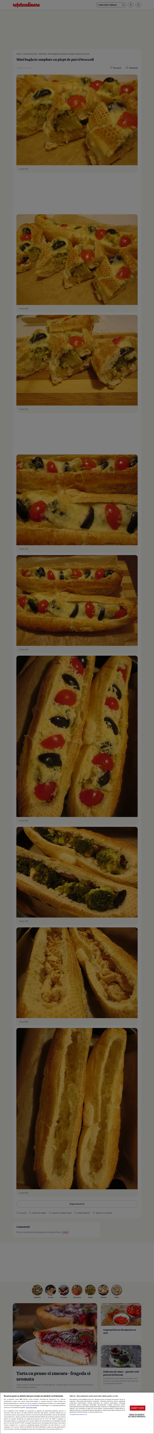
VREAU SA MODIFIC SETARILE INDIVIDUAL (136, 1415)
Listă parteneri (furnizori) (78, 1414)
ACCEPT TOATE (137, 1408)
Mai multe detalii (31, 1407)
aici (5, 1423)
